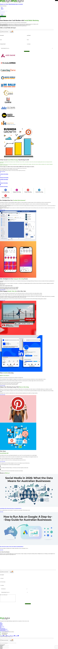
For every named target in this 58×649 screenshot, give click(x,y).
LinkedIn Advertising (4, 179)
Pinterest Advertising (5, 197)
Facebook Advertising (4, 174)
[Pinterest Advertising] (0, 181)
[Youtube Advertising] (0, 184)
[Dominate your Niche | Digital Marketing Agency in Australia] (6, 2)
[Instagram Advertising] (0, 175)
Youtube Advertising (4, 186)
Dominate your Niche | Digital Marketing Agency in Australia (11, 4)
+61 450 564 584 (4, 634)
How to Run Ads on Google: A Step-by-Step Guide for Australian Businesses (11, 546)
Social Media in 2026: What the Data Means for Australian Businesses (10, 508)
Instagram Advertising (4, 177)
